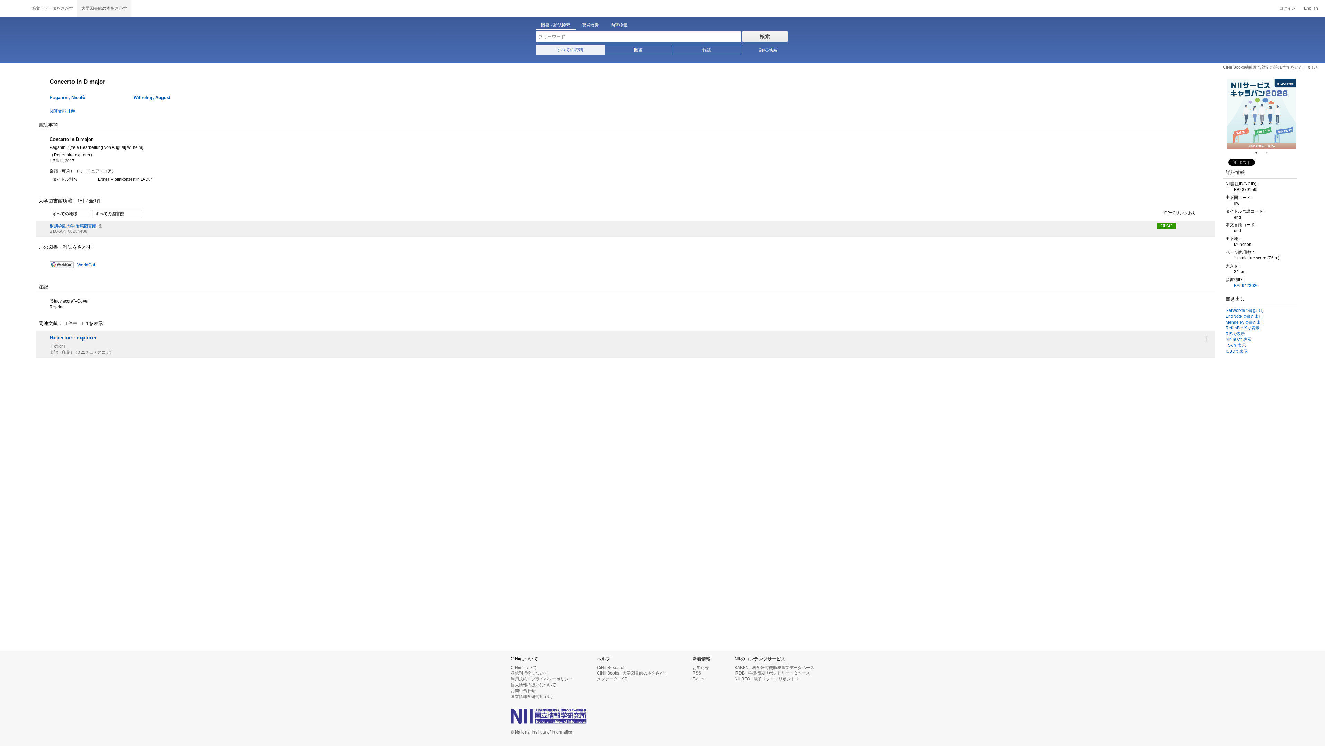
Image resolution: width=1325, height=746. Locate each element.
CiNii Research (611, 667)
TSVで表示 (1236, 345)
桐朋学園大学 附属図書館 (73, 225)
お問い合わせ (523, 690)
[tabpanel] (1261, 114)
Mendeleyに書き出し (1245, 322)
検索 (765, 36)
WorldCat (86, 264)
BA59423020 (1246, 285)
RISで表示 (1235, 334)
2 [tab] (1269, 152)
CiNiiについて (524, 667)
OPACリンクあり (1180, 213)
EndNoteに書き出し (1244, 316)
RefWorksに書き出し (1245, 310)
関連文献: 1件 (62, 111)
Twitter (699, 679)
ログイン (1287, 8)
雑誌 (706, 49)
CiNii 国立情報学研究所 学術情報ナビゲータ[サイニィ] (14, 8)
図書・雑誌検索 (555, 25)
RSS (697, 673)
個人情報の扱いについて (533, 684)
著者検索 (590, 25)
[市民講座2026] (1261, 114)
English (1311, 8)
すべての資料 (570, 49)
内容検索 (619, 25)
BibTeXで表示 (1239, 339)
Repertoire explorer (73, 338)
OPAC (1166, 225)
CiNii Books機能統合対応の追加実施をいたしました (1271, 67)
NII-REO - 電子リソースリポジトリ (767, 679)
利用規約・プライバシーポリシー (542, 679)
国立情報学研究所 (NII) (532, 696)
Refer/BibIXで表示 (1242, 328)
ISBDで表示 (1237, 351)
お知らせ (701, 667)
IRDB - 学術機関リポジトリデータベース (772, 673)
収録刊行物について (529, 673)
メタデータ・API (612, 679)
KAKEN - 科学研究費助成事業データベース (774, 667)
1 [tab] (1259, 152)
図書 (638, 49)
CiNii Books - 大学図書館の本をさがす (632, 673)
